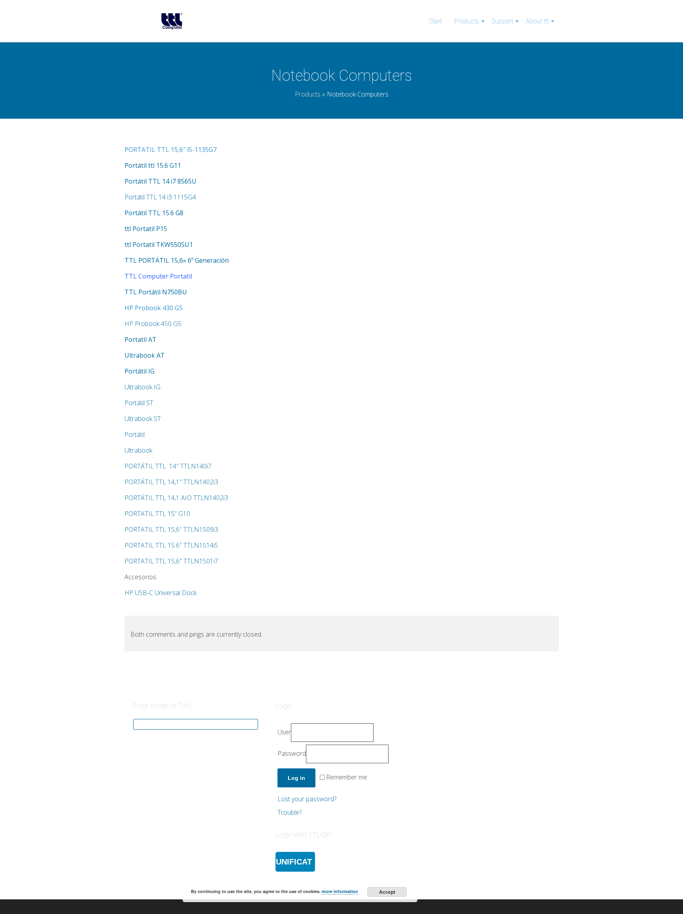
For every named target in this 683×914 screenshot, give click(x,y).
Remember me (346, 777)
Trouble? (289, 812)
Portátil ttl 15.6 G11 (153, 165)
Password (291, 753)
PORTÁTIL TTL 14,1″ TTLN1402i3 (171, 482)
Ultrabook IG (142, 387)
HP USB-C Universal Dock (160, 592)
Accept (387, 891)
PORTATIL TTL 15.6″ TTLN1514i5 (171, 545)
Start (435, 21)
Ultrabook (138, 450)
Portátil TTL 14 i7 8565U (160, 181)
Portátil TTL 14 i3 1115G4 (160, 197)
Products (467, 21)
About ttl (537, 21)
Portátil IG (140, 371)
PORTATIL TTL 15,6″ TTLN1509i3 (171, 529)
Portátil (135, 434)
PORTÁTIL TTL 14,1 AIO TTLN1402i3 (176, 497)
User (284, 732)
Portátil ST (139, 402)
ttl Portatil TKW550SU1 (159, 244)
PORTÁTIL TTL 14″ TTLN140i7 (168, 466)
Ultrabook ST (143, 418)
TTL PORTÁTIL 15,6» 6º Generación (177, 260)
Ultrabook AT (145, 355)
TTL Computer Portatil (158, 276)
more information (340, 891)
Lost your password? (306, 799)
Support (502, 21)
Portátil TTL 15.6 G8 (154, 213)
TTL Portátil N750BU (156, 292)
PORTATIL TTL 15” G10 (157, 513)
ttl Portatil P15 (146, 228)
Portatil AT (141, 339)
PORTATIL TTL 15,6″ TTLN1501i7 (171, 561)
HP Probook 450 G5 (153, 323)
